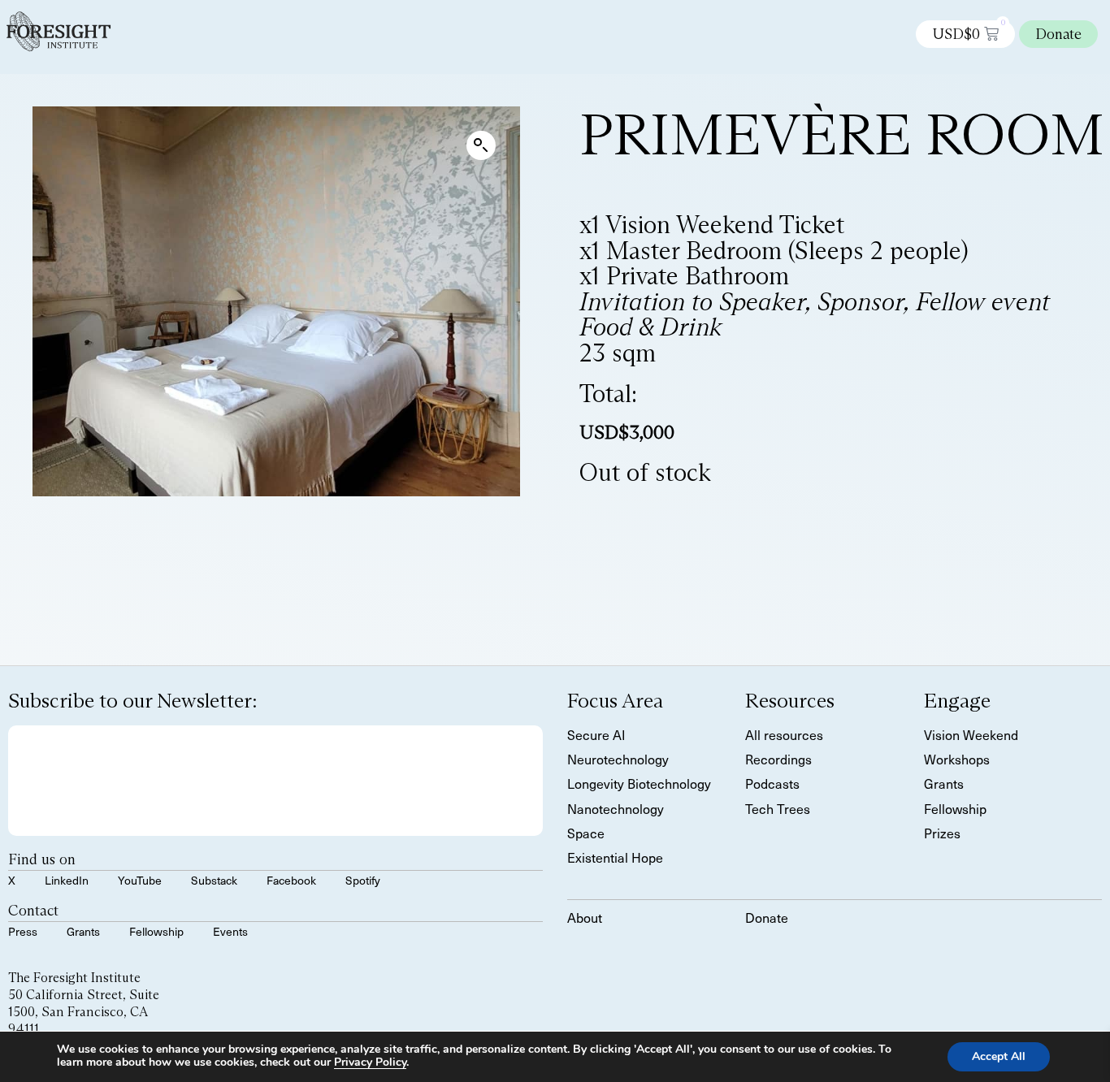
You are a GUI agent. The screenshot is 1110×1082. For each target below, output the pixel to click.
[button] (481, 145)
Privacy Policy (370, 1062)
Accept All (998, 1056)
